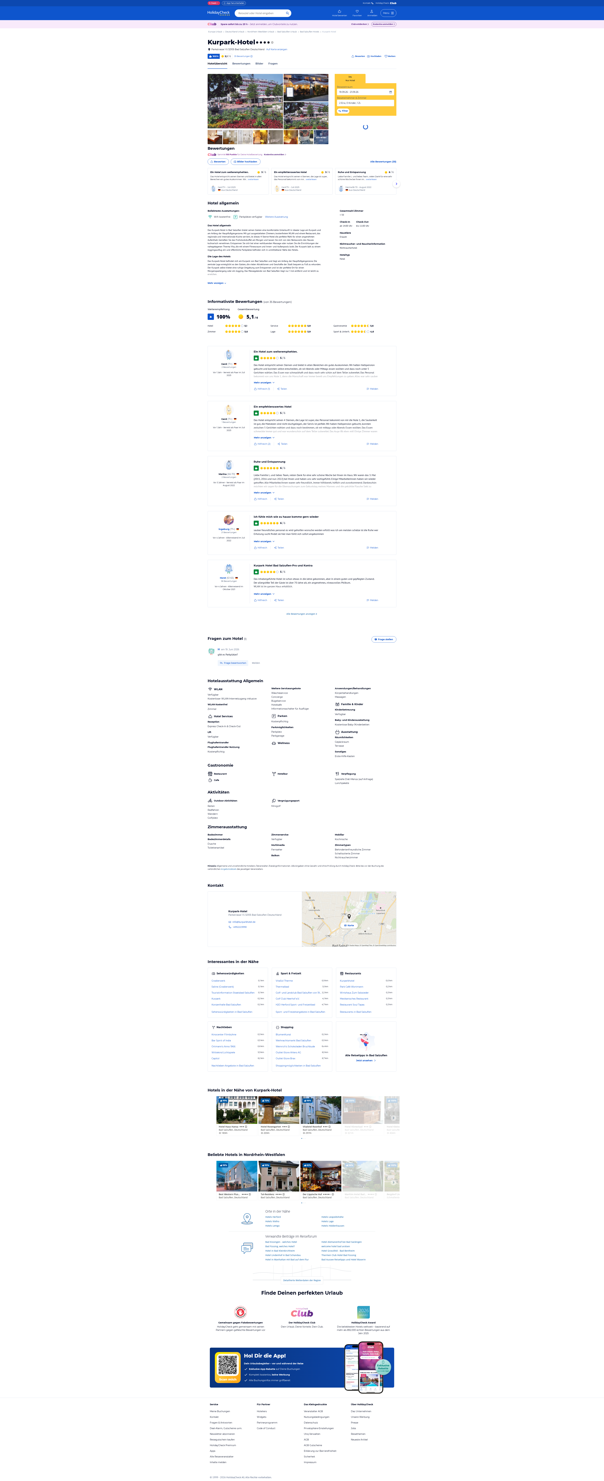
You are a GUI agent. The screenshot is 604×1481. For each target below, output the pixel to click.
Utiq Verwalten (312, 1434)
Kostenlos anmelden (383, 24)
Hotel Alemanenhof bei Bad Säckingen (342, 1241)
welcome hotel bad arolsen (336, 1246)
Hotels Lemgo (272, 1225)
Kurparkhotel (347, 980)
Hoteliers (262, 1411)
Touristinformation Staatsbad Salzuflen (233, 992)
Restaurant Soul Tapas (352, 1004)
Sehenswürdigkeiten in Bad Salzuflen (232, 1012)
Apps (212, 1451)
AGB (306, 1439)
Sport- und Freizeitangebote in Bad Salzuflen (300, 1012)
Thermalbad (282, 986)
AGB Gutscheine (313, 1445)
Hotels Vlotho (272, 1221)
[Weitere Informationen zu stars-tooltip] (272, 42)
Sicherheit (309, 1456)
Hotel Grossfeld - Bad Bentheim (338, 1250)
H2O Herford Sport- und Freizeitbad (295, 1004)
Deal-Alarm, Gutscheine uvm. (226, 1428)
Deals (212, 3)
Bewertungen (241, 63)
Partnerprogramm (267, 1422)
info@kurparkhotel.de (243, 921)
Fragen (273, 63)
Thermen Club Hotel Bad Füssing (339, 1255)
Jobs (353, 1428)
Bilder (259, 63)
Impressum (310, 1462)
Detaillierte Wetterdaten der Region (302, 1280)
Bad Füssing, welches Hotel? (280, 1246)
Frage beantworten (235, 663)
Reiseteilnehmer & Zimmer (351, 98)
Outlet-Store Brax (285, 1058)
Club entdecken (359, 24)
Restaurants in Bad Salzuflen (355, 1012)
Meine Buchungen (220, 1411)
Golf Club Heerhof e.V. (287, 998)
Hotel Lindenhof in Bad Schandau (283, 1255)
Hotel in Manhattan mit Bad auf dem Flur (287, 1259)
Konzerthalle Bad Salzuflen (226, 1004)
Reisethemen (358, 1434)
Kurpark (216, 998)
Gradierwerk (218, 980)
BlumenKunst (283, 1034)
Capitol (215, 1058)
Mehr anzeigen (216, 282)
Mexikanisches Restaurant (354, 998)
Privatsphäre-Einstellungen (319, 1428)
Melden (256, 662)
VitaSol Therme (284, 980)
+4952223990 (240, 926)
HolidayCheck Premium (223, 1445)
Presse (354, 1422)
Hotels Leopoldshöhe (333, 1216)
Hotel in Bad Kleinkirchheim (280, 1250)
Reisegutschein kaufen (222, 1439)
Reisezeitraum (345, 87)
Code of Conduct (266, 1428)
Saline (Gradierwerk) (223, 986)
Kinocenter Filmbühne (224, 1034)
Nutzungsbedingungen (316, 1417)
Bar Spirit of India (221, 1040)
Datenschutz (311, 1422)
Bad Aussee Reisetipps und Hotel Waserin (344, 1259)
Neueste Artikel (359, 1439)
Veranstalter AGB (313, 1411)
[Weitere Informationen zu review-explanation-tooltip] (251, 56)
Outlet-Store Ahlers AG (288, 1052)
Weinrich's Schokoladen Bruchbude (295, 1046)
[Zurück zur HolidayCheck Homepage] (219, 13)
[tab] (350, 78)
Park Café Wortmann (351, 986)
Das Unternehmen (361, 1411)
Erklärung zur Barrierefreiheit (320, 1451)
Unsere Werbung (360, 1417)
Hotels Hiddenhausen (333, 1225)
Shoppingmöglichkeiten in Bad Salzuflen (298, 1065)
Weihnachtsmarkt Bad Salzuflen (293, 1040)
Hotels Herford (273, 1216)
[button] (245, 101)
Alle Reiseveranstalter (222, 1456)
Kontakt (367, 3)
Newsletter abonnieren (222, 1434)
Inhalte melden (218, 1462)
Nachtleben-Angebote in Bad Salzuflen (233, 1065)
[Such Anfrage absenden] (287, 13)
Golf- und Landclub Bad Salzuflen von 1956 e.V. (298, 992)
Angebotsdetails (228, 869)
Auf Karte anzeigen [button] (276, 49)
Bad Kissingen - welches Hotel (281, 1241)
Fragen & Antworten (221, 1422)
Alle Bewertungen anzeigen (300, 613)
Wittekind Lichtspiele (223, 1052)
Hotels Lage (328, 1221)
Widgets (261, 1417)
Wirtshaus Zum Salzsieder (354, 992)
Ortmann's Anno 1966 (223, 1046)
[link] (339, 13)
